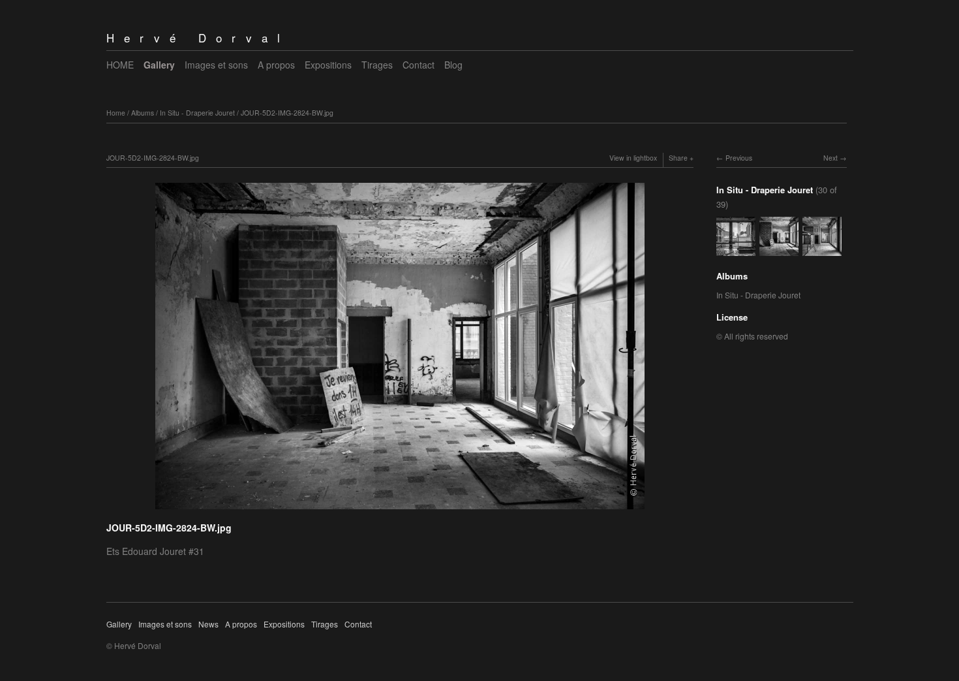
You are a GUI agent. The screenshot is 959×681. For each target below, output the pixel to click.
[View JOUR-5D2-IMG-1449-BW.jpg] (735, 249)
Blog (453, 64)
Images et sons (216, 64)
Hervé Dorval (198, 37)
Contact (418, 64)
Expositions (328, 64)
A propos (276, 64)
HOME (120, 64)
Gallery (159, 64)
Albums (142, 113)
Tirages (377, 64)
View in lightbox (633, 158)
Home (115, 113)
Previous (738, 158)
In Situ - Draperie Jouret (197, 113)
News (208, 623)
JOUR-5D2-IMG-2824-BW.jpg (287, 113)
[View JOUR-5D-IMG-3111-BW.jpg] (822, 249)
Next (830, 158)
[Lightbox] (400, 510)
